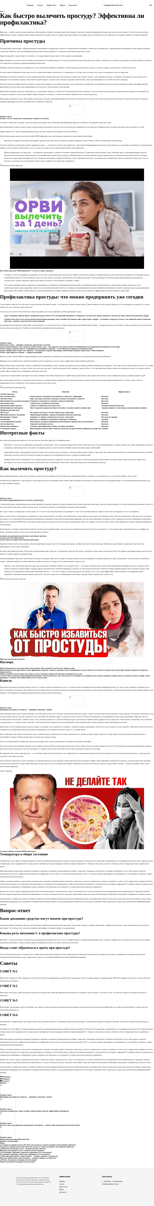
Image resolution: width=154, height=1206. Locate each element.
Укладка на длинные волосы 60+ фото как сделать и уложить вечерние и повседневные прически (37, 1147)
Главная (30, 5)
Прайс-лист (51, 5)
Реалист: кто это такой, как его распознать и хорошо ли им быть (24, 118)
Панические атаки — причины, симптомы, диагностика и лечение (25, 345)
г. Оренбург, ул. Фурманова (112, 1181)
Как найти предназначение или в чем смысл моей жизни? (21, 500)
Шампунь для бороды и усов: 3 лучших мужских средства (22, 1150)
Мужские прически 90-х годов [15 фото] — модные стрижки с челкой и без (28, 1158)
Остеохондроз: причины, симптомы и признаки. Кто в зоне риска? (25, 1154)
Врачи (62, 5)
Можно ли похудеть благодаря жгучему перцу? (17, 1162)
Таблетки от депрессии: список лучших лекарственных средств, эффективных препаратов (34, 1111)
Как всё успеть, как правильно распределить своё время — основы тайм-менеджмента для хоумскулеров (40, 1125)
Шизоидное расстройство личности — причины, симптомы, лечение (26, 710)
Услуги (40, 5)
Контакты (73, 5)
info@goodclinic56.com (113, 5)
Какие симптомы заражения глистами (14, 1139)
